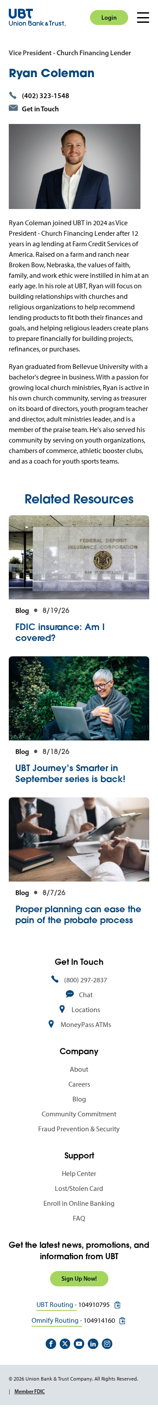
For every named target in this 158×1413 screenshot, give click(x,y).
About (79, 1069)
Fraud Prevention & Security (79, 1129)
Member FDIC (29, 1391)
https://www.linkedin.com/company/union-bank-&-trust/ (93, 1344)
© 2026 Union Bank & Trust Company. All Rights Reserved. (73, 1379)
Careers (79, 1084)
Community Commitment (79, 1114)
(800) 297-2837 (85, 980)
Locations (86, 1010)
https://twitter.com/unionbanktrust (65, 1344)
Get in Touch (40, 108)
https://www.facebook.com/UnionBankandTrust (51, 1344)
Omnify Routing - (57, 1320)
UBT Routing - (56, 1304)
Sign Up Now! (79, 1278)
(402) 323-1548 (45, 95)
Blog (79, 1099)
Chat (86, 995)
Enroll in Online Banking (79, 1203)
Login (109, 17)
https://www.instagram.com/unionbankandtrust (107, 1344)
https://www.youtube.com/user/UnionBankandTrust (79, 1344)
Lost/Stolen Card (79, 1188)
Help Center (79, 1173)
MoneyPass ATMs (86, 1024)
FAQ (79, 1218)
